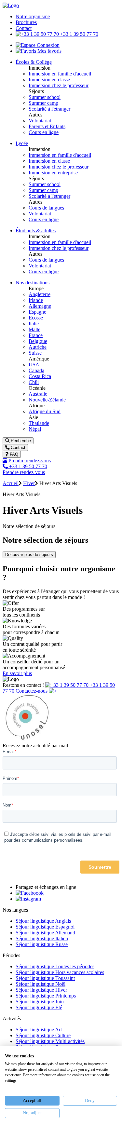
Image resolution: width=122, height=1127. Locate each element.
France (36, 335)
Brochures (26, 22)
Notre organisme (33, 16)
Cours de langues (46, 207)
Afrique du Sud (45, 411)
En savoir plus (17, 673)
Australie (38, 394)
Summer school (45, 97)
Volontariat (40, 120)
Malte (34, 329)
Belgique (38, 341)
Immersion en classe (49, 79)
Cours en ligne (44, 132)
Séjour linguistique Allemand (45, 932)
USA (34, 364)
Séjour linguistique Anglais (43, 921)
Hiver (29, 483)
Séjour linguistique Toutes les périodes (55, 966)
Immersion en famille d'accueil (60, 73)
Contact (24, 28)
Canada (36, 370)
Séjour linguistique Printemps (46, 995)
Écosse (36, 317)
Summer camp (43, 103)
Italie (34, 323)
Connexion (47, 45)
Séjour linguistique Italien (42, 938)
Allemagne (40, 306)
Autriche (38, 347)
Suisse (35, 353)
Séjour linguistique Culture (43, 1035)
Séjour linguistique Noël (40, 984)
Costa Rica (40, 376)
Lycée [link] (22, 143)
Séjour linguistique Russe (42, 944)
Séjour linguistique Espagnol (45, 927)
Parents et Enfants (47, 126)
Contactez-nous (32, 691)
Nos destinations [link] (32, 282)
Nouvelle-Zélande (47, 399)
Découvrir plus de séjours (29, 554)
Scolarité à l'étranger (49, 109)
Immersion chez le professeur (58, 85)
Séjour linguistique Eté (39, 1007)
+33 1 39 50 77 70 (78, 34)
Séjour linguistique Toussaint (45, 978)
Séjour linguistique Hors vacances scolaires (60, 972)
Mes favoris (48, 51)
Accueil (11, 483)
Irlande (36, 300)
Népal (35, 429)
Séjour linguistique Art (39, 1029)
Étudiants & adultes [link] (36, 230)
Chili (34, 382)
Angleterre (39, 294)
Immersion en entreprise (53, 172)
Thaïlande (39, 423)
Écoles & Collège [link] (34, 62)
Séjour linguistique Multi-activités (50, 1041)
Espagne (37, 312)
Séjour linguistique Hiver (41, 990)
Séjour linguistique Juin (40, 1001)
